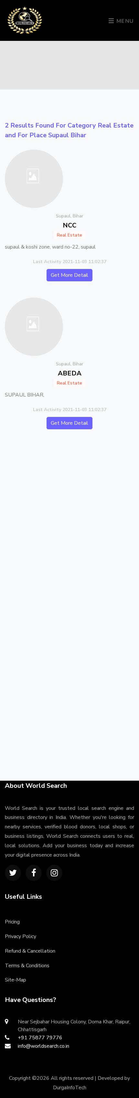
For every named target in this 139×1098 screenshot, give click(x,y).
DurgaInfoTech (69, 1087)
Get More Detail (69, 275)
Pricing (12, 921)
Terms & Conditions (27, 965)
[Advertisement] (69, 515)
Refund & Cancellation (30, 951)
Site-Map (15, 979)
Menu (124, 21)
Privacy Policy (20, 936)
